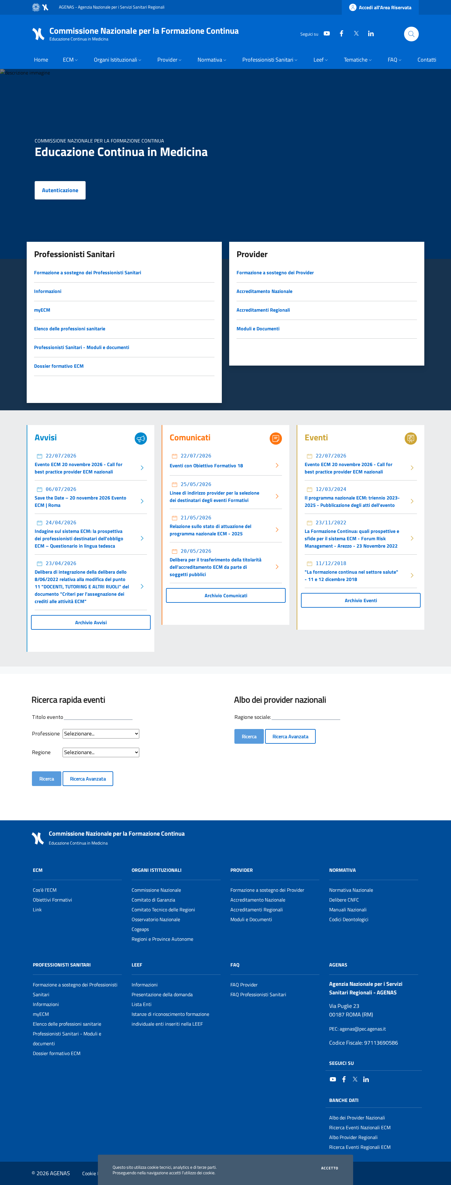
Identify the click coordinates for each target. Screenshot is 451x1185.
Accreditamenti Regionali (256, 909)
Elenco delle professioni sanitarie (67, 1023)
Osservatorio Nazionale (156, 919)
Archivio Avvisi (91, 622)
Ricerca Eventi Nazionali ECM (360, 1127)
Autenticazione (60, 190)
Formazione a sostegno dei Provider (267, 890)
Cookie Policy (96, 1173)
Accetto (329, 1168)
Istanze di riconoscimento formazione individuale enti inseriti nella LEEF (170, 1018)
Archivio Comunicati (226, 595)
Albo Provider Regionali (353, 1137)
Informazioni (46, 1004)
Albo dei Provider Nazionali (357, 1117)
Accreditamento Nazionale (257, 899)
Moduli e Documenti (251, 919)
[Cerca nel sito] (411, 34)
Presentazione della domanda (162, 994)
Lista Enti (142, 1004)
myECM (41, 1014)
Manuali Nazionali (348, 909)
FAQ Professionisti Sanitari (258, 994)
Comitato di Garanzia (153, 899)
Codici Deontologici (348, 919)
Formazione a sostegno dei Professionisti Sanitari (75, 989)
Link (37, 909)
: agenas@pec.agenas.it (357, 1028)
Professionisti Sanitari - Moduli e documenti (67, 1038)
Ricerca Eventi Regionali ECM (360, 1147)
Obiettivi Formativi (52, 899)
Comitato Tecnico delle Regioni (163, 909)
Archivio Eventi (361, 600)
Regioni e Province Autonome (162, 939)
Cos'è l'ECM (44, 890)
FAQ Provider (244, 984)
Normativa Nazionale (351, 890)
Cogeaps (140, 929)
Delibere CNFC (344, 899)
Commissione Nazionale (156, 890)
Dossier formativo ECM (56, 1053)
